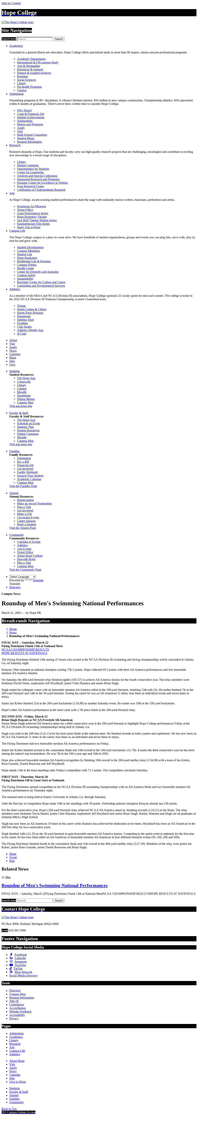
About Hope (17, 1060)
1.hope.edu (24, 381)
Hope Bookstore (27, 257)
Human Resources (28, 430)
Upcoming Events (28, 517)
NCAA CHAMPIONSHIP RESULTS (25, 649)
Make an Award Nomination (34, 503)
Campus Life (17, 230)
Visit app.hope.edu (20, 406)
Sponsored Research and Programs (38, 179)
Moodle (21, 392)
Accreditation (17, 1008)
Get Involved (25, 468)
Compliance (16, 1004)
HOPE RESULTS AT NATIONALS (24, 653)
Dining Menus (26, 399)
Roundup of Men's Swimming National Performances (55, 885)
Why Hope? (24, 110)
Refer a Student (26, 524)
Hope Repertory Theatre (32, 216)
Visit (20, 131)
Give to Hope (17, 1081)
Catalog (21, 90)
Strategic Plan (25, 427)
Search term (9, 38)
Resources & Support (30, 69)
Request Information (29, 141)
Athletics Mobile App (30, 330)
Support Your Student (30, 475)
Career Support (26, 521)
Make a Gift (24, 514)
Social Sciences (26, 79)
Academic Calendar (29, 479)
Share (12, 853)
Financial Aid (25, 465)
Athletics (14, 289)
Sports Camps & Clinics (31, 309)
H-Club (21, 333)
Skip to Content (11, 3)
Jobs (12, 361)
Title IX (14, 1001)
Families (14, 451)
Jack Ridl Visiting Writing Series (37, 220)
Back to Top (9, 1108)
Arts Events (24, 548)
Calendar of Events (28, 541)
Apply (21, 127)
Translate (38, 580)
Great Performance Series (32, 213)
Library (21, 83)
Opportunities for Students (33, 168)
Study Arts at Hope (28, 227)
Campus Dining (26, 264)
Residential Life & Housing (34, 261)
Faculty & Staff (18, 413)
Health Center (25, 268)
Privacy (14, 1018)
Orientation (24, 458)
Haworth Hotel (26, 559)
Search (59, 39)
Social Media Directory (23, 975)
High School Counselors (32, 134)
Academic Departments (31, 59)
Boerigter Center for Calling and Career (41, 282)
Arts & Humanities (28, 66)
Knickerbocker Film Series (33, 223)
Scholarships (24, 120)
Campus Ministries (28, 250)
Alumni (14, 493)
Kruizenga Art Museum (31, 206)
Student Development (30, 247)
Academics (16, 45)
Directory (15, 587)
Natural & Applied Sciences (34, 72)
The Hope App (26, 378)
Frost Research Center (30, 186)
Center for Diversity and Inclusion (38, 271)
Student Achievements (30, 117)
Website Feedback (20, 1011)
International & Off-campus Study (38, 62)
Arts (12, 193)
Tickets (21, 305)
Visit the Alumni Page (22, 527)
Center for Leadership (30, 172)
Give (12, 364)
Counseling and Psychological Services (41, 285)
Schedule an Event (28, 423)
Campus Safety (26, 275)
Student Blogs (25, 138)
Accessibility (17, 1015)
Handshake (24, 395)
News (12, 350)
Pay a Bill (23, 461)
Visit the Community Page (25, 569)
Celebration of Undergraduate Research (41, 189)
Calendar (14, 354)
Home (13, 629)
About (13, 340)
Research (14, 145)
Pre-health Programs (29, 86)
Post (12, 860)
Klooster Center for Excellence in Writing (42, 182)
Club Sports (24, 326)
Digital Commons (28, 165)
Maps (12, 357)
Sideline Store (25, 319)
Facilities (22, 323)
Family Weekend (27, 472)
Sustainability (25, 278)
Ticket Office (25, 209)
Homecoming (25, 500)
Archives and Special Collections (37, 175)
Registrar (22, 76)
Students (14, 371)
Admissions (16, 93)
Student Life (24, 254)
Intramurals (24, 316)
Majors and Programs (30, 124)
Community (16, 534)
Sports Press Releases (30, 312)
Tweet (13, 857)
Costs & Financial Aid (30, 113)
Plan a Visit (24, 507)
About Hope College (30, 555)
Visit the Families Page (23, 486)
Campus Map (25, 402)
